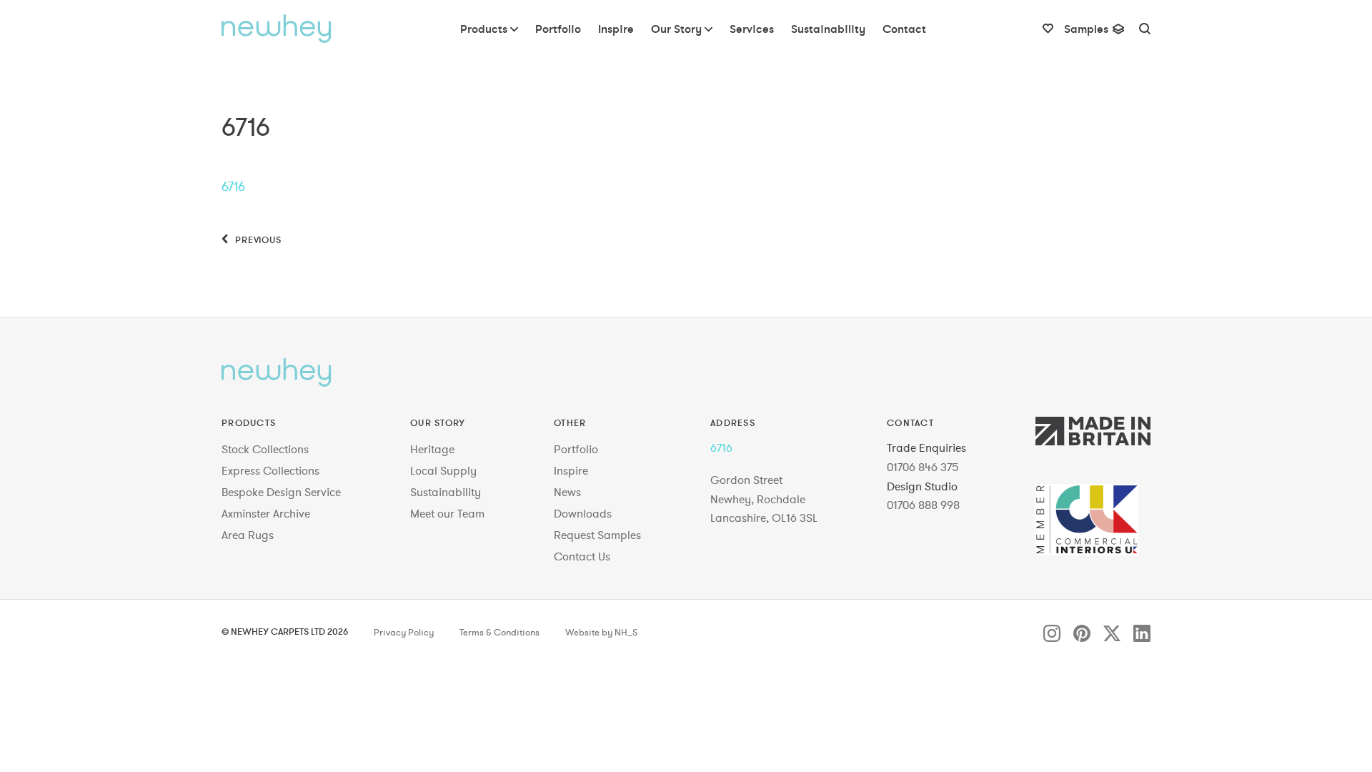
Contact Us (582, 556)
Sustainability (445, 492)
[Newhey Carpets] (277, 28)
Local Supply (443, 470)
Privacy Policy (404, 632)
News (567, 492)
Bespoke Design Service (281, 492)
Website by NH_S (601, 632)
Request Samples (597, 535)
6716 (233, 186)
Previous (257, 239)
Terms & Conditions (499, 632)
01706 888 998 (923, 505)
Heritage (432, 449)
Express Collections (270, 470)
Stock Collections (265, 449)
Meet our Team (447, 513)
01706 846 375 (923, 467)
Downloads (583, 513)
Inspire (571, 470)
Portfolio (576, 449)
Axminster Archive (266, 513)
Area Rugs (248, 535)
